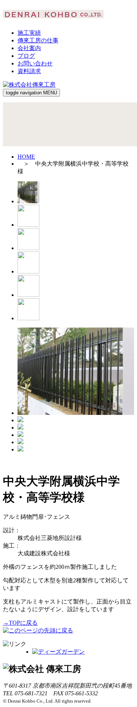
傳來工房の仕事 (38, 40)
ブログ (26, 56)
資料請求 (29, 71)
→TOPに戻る (20, 623)
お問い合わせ (35, 63)
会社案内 (29, 48)
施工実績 (29, 33)
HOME (26, 157)
